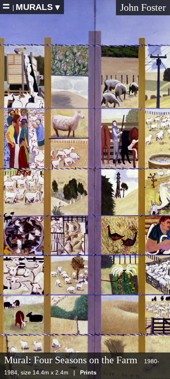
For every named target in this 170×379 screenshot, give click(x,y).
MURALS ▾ (38, 7)
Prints (88, 372)
